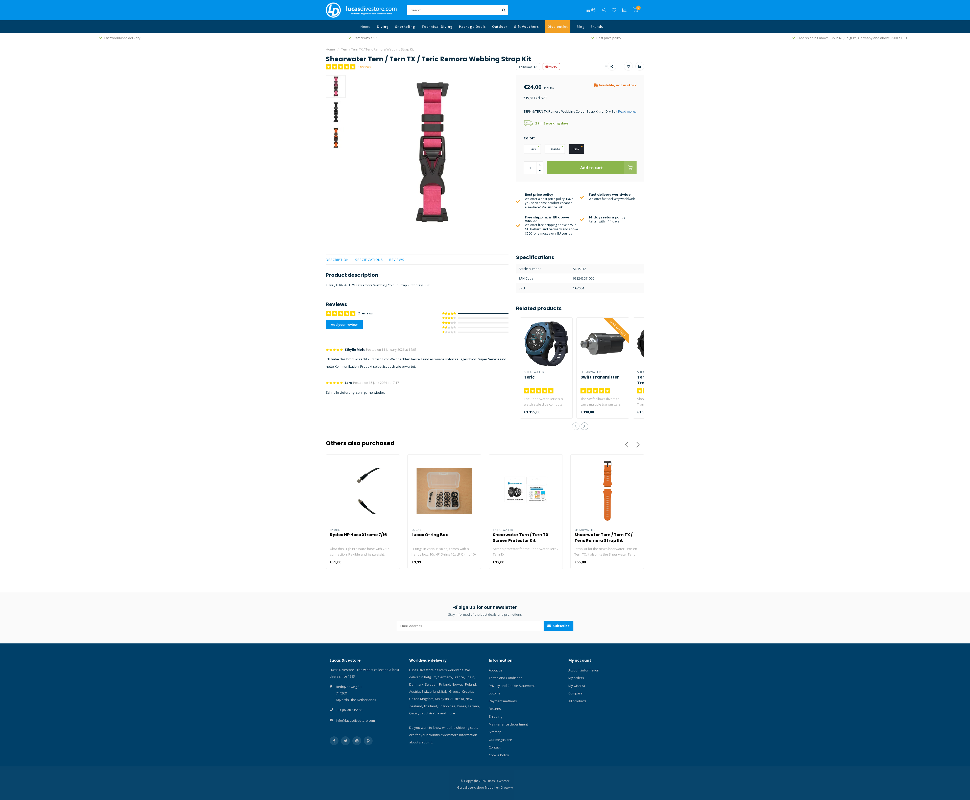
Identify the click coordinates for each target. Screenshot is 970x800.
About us (495, 670)
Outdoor (499, 26)
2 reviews (364, 67)
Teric (529, 377)
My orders (576, 678)
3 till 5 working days (552, 123)
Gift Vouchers (526, 26)
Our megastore (500, 739)
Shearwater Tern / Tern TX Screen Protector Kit (520, 537)
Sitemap (495, 732)
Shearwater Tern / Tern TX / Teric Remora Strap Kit (603, 537)
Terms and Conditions (505, 678)
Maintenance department (508, 724)
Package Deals (472, 26)
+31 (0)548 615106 (349, 710)
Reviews (396, 259)
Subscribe (561, 625)
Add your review (344, 324)
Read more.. (627, 111)
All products (577, 701)
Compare (575, 693)
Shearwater (528, 66)
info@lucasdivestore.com (355, 720)
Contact (494, 747)
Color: (529, 137)
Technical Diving (437, 26)
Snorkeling (405, 26)
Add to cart (591, 167)
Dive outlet (558, 26)
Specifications (369, 259)
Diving (383, 26)
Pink (576, 149)
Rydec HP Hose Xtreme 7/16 (358, 535)
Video (552, 66)
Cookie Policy (499, 755)
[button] (575, 426)
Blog (580, 26)
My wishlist (576, 685)
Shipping (495, 716)
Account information (583, 670)
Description (337, 259)
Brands (597, 26)
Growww (506, 787)
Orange (554, 149)
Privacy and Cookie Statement (512, 685)
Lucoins (494, 693)
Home (365, 26)
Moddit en (492, 787)
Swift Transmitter (599, 377)
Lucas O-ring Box (429, 535)
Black (532, 149)
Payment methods (503, 701)
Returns (495, 708)
